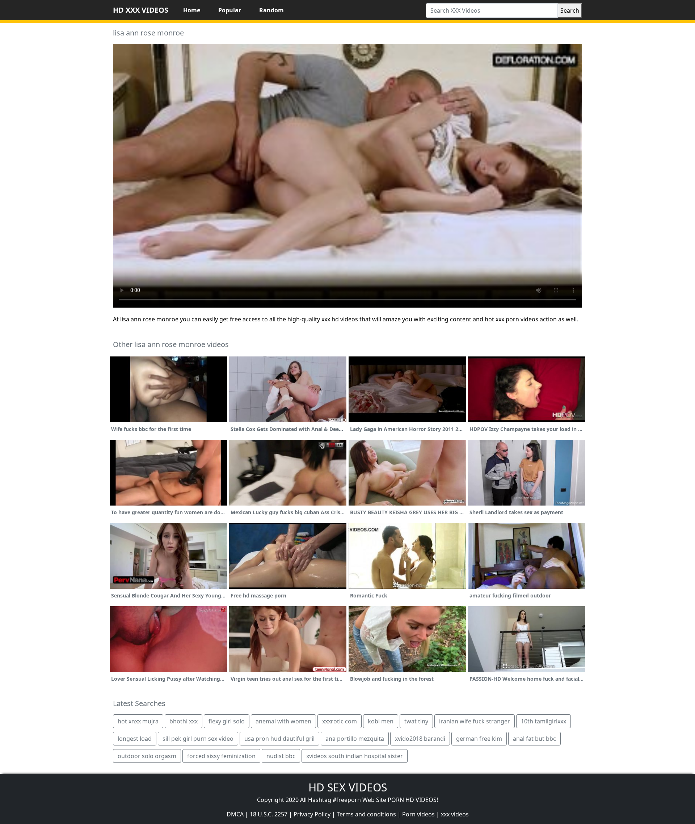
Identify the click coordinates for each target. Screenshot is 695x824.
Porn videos (418, 814)
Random (271, 10)
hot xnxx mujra (138, 721)
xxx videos (455, 814)
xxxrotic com (339, 721)
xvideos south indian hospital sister (354, 756)
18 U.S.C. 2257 (268, 814)
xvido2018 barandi (420, 739)
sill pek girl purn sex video (198, 739)
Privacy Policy (312, 814)
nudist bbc (280, 756)
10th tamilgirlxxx (543, 721)
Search (569, 10)
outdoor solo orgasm (147, 756)
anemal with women (283, 721)
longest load (135, 739)
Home (191, 10)
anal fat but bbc (534, 739)
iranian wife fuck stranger (474, 721)
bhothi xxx (183, 721)
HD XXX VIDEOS (140, 10)
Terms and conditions (366, 814)
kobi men (380, 721)
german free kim (479, 739)
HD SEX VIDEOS (347, 787)
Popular (229, 10)
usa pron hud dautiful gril (279, 739)
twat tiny (416, 721)
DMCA (235, 814)
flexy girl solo (226, 721)
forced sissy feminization (221, 756)
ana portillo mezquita (354, 739)
